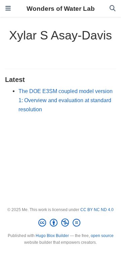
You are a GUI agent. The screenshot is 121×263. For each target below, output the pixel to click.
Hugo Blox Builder (52, 235)
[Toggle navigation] (8, 8)
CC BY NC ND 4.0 (97, 209)
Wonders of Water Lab (61, 8)
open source (102, 235)
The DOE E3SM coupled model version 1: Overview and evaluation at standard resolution (65, 100)
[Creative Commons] (60, 222)
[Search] (113, 8)
